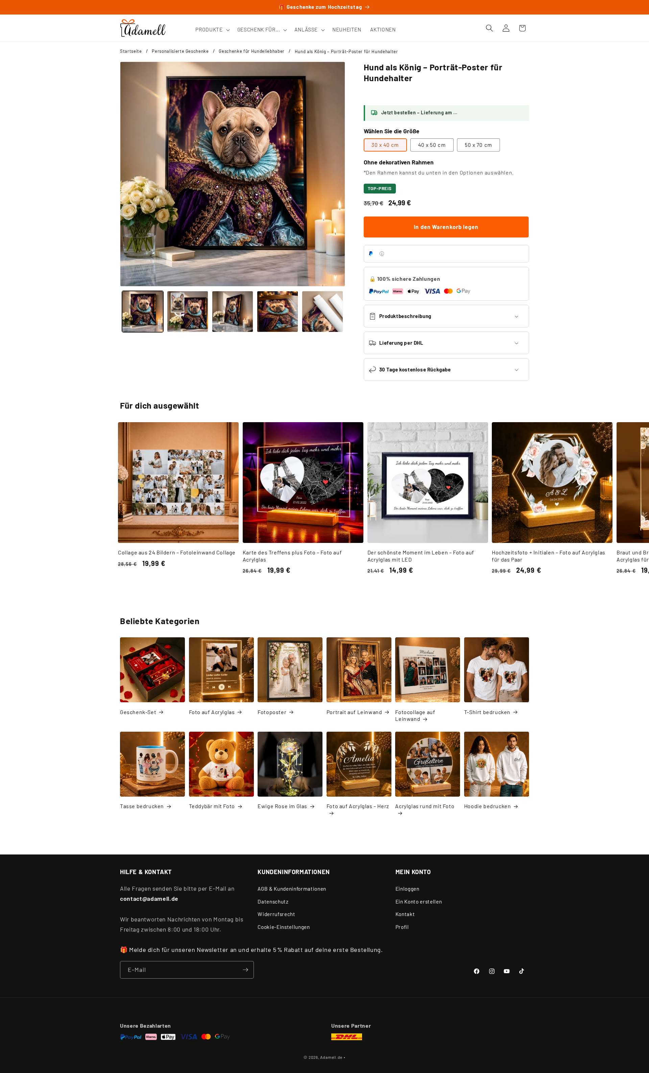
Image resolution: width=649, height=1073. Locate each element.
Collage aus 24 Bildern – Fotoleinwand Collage (177, 552)
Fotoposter (272, 712)
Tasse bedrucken (142, 806)
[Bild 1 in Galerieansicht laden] (142, 311)
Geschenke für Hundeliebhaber (251, 51)
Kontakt (405, 914)
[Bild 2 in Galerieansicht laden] (187, 311)
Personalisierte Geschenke (180, 51)
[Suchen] (489, 28)
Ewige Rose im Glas (282, 806)
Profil (402, 927)
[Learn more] (382, 253)
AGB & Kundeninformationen (292, 889)
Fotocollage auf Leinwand (415, 715)
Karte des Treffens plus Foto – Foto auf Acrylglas (292, 556)
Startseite (131, 51)
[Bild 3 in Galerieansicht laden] (232, 311)
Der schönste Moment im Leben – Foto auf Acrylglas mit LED (420, 556)
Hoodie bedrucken (487, 806)
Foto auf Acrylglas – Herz (358, 806)
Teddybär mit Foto (212, 806)
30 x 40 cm (385, 145)
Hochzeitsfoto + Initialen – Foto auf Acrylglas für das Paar (548, 556)
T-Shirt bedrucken (487, 712)
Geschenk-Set (138, 712)
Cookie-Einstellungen (284, 927)
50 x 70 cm (478, 145)
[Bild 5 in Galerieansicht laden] (322, 311)
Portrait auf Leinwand (354, 712)
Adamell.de (331, 1057)
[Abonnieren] (245, 970)
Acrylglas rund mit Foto (424, 806)
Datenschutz (273, 901)
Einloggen (407, 889)
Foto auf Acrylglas (212, 712)
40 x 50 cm (432, 145)
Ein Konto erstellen (418, 901)
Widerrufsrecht (276, 914)
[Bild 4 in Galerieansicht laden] (277, 311)
